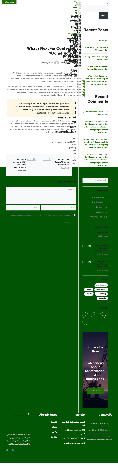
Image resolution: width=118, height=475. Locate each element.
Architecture (70, 142)
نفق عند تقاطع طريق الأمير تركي (75, 432)
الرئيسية (54, 422)
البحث (106, 4)
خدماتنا (54, 427)
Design (88, 289)
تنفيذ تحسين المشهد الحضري (74, 443)
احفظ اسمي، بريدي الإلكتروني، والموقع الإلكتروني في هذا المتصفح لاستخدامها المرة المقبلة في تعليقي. (42, 215)
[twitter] (85, 315)
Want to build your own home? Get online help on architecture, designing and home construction (96, 80)
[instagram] (85, 322)
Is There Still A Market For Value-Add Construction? (97, 67)
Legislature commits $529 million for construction (19, 163)
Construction (57, 142)
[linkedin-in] (103, 315)
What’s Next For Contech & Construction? (96, 48)
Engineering (98, 202)
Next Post (22, 171)
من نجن (54, 432)
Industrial (99, 212)
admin (71, 63)
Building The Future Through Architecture (62, 162)
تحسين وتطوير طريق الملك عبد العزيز (73, 424)
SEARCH (105, 180)
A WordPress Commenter (97, 112)
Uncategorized (97, 217)
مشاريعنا (54, 437)
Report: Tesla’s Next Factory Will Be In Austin (76, 29)
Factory (99, 207)
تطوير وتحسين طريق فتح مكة (73, 438)
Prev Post (65, 168)
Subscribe (95, 391)
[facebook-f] (94, 315)
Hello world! (102, 40)
